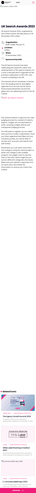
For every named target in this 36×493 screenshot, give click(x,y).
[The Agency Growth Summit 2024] (18, 403)
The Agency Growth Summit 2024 (17, 416)
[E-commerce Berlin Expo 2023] (18, 468)
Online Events (7, 413)
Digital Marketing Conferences (22, 413)
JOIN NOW (16, 490)
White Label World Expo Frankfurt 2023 (16, 449)
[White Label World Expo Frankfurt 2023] (18, 434)
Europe (5, 444)
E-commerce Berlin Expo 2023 (15, 481)
